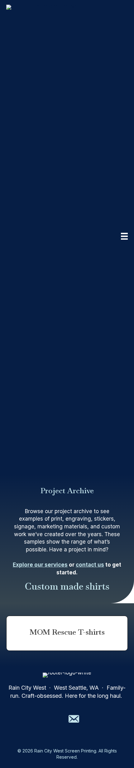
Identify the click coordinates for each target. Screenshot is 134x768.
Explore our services (40, 565)
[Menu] (124, 236)
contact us (90, 565)
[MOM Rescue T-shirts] (67, 633)
